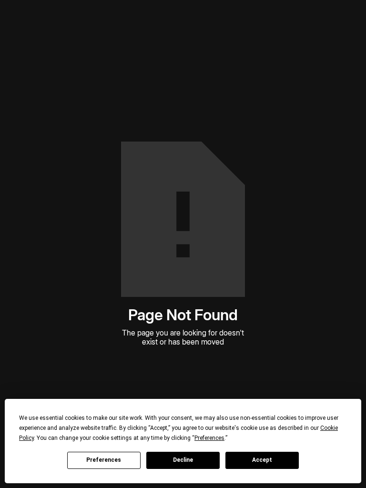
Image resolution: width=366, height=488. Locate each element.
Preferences (103, 460)
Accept (262, 460)
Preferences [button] (209, 438)
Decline (183, 460)
